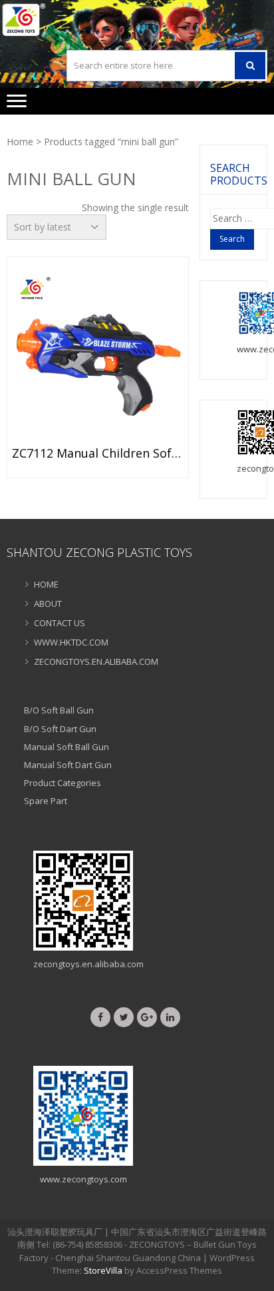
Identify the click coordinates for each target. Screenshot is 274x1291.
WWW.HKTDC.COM (71, 642)
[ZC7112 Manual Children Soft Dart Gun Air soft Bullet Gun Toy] (98, 355)
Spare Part (45, 801)
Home (20, 141)
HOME (46, 584)
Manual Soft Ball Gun (66, 747)
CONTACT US (59, 623)
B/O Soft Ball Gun (59, 710)
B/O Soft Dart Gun (60, 729)
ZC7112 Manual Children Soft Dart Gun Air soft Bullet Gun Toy (98, 453)
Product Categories (62, 783)
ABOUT (48, 604)
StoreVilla (103, 1270)
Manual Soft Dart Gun (68, 765)
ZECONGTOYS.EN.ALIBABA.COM (96, 661)
